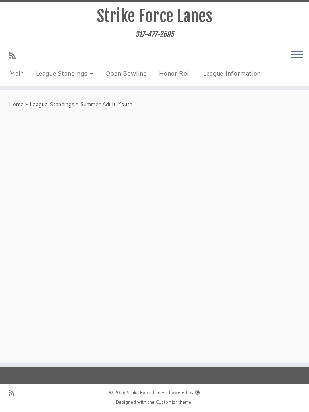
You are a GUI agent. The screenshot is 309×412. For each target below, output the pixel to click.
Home (16, 104)
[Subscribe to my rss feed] (15, 55)
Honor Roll (175, 73)
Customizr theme (173, 402)
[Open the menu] (297, 55)
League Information (232, 73)
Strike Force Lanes (154, 16)
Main (16, 73)
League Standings (62, 73)
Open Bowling (126, 73)
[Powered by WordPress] (197, 391)
